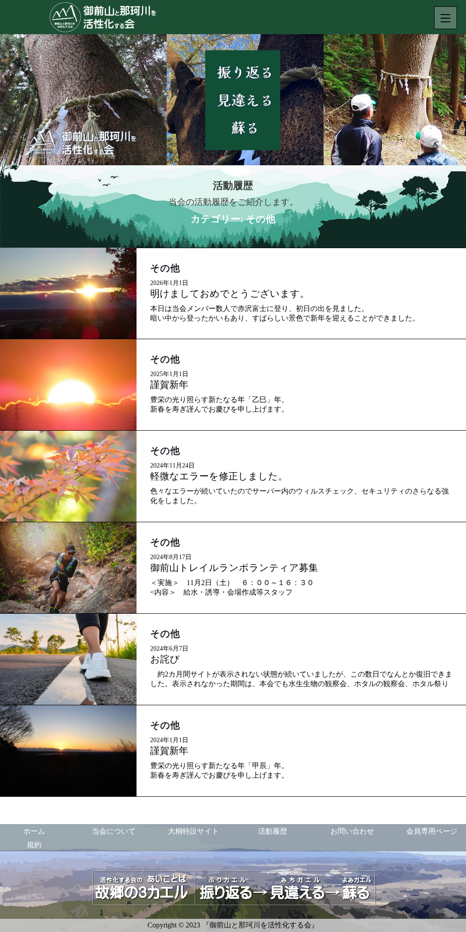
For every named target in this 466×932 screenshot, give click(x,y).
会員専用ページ (431, 831)
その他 (165, 268)
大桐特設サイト (193, 831)
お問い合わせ (352, 831)
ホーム (34, 831)
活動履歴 (272, 831)
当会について (114, 831)
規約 (34, 845)
